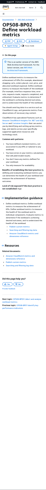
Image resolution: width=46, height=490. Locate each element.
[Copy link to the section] (2, 198)
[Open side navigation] (3, 14)
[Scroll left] (13, 7)
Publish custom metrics (19, 226)
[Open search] (41, 7)
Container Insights (20, 123)
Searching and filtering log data (23, 230)
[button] (9, 55)
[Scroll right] (35, 7)
